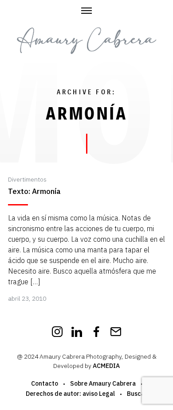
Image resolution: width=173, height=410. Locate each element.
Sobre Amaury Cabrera (103, 383)
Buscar (137, 394)
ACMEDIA (106, 366)
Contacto (44, 383)
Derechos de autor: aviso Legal (70, 394)
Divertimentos (27, 179)
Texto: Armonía (34, 191)
